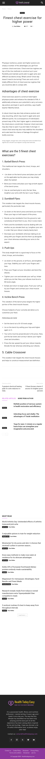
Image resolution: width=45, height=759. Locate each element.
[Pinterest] (22, 31)
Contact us (8, 750)
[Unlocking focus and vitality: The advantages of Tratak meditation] (7, 416)
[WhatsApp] (27, 31)
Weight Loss (6, 536)
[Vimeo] (28, 740)
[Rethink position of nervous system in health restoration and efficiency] (7, 406)
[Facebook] (13, 31)
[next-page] (6, 434)
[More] (32, 31)
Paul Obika (17, 26)
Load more (22, 615)
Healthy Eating (6, 584)
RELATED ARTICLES (9, 398)
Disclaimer (26, 753)
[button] (3, 3)
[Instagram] (17, 740)
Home (4, 9)
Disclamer (26, 750)
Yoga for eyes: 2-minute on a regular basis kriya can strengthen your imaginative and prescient (28, 426)
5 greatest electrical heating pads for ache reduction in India (12, 388)
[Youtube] (34, 740)
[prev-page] (3, 434)
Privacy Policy (35, 750)
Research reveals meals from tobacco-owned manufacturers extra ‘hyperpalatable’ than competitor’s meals (20, 593)
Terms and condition (15, 753)
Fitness (10, 9)
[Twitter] (17, 31)
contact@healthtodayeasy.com (26, 734)
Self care (5, 527)
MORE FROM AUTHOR (25, 398)
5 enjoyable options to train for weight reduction (21, 534)
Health (4, 572)
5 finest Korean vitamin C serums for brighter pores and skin (34, 388)
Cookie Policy (17, 750)
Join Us (34, 753)
